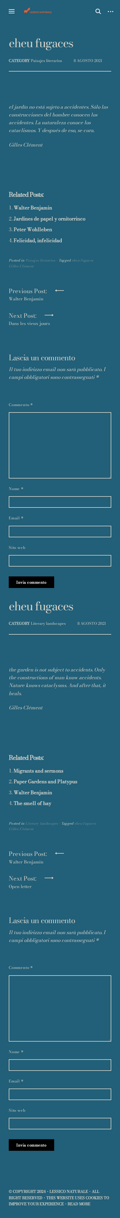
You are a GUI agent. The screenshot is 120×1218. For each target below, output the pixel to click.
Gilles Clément (21, 266)
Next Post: (29, 317)
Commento (21, 405)
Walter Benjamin (33, 207)
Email (16, 518)
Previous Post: (28, 292)
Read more (79, 1204)
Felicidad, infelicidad (38, 240)
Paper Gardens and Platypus (45, 781)
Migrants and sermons (38, 771)
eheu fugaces (82, 260)
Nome (16, 489)
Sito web (17, 547)
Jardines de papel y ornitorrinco (49, 218)
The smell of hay (32, 803)
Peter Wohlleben (33, 229)
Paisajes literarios (46, 60)
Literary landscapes (48, 623)
